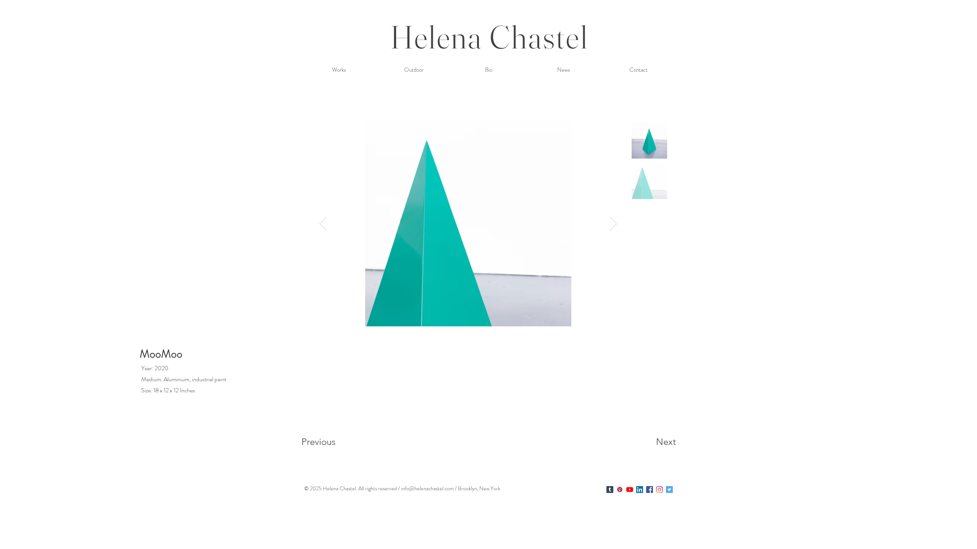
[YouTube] (629, 489)
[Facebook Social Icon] (649, 489)
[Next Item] (613, 223)
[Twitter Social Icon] (669, 489)
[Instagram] (659, 489)
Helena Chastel (489, 36)
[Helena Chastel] (609, 489)
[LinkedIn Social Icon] (639, 489)
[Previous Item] (323, 223)
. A (359, 488)
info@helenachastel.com (427, 488)
